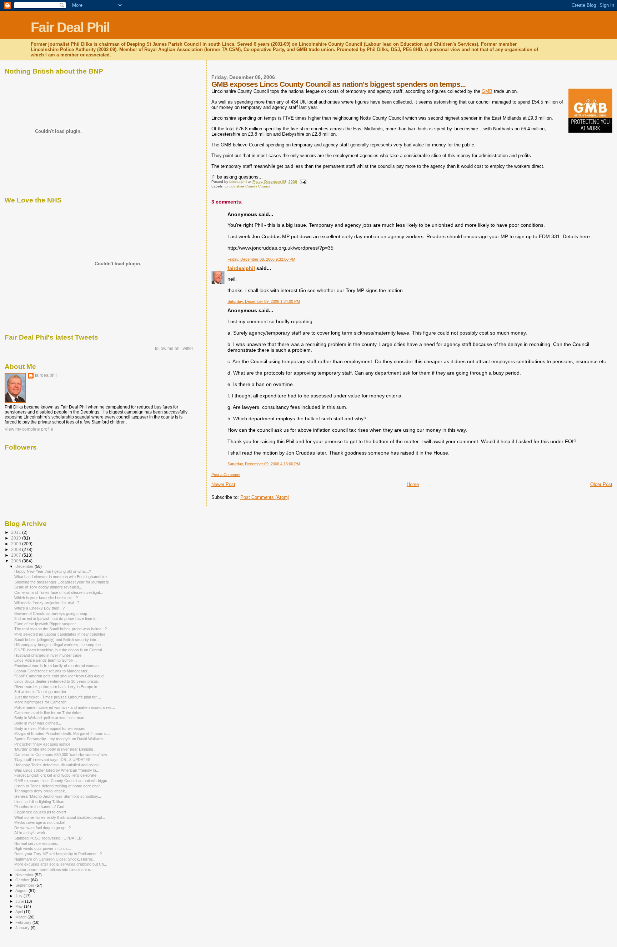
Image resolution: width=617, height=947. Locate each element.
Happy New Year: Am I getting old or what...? (52, 571)
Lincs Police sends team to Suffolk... (45, 660)
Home (413, 484)
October (23, 880)
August (22, 890)
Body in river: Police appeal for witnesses (49, 728)
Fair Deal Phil (70, 27)
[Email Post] (302, 182)
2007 (16, 555)
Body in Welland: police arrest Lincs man (49, 718)
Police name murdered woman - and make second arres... (64, 707)
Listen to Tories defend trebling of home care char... (58, 786)
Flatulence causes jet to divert (40, 812)
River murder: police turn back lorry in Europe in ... (57, 687)
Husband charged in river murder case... (49, 655)
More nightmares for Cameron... (42, 702)
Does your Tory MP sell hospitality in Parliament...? (58, 854)
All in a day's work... (31, 833)
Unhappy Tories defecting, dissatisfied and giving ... (58, 765)
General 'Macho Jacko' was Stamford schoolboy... (57, 796)
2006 (16, 560)
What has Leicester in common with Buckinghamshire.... (62, 577)
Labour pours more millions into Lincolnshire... (53, 869)
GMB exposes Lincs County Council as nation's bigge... (62, 780)
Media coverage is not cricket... (41, 822)
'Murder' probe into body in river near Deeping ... (55, 749)
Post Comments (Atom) (264, 497)
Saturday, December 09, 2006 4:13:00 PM (263, 464)
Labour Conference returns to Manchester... (52, 671)
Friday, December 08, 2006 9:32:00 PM (261, 259)
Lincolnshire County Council (247, 186)
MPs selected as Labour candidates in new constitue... (61, 634)
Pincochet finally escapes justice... (44, 744)
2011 (16, 532)
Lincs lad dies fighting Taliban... (40, 802)
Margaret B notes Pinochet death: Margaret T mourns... (62, 733)
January (23, 928)
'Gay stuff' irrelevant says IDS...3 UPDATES (52, 759)
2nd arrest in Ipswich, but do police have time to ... (57, 618)
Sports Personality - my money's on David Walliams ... (61, 739)
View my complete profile (29, 429)
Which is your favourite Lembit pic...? (46, 598)
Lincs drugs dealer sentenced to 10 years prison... (57, 681)
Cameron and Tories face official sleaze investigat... (58, 592)
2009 (16, 543)
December (25, 566)
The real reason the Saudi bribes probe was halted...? (60, 629)
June (20, 901)
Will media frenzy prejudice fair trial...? (46, 603)
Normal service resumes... (37, 843)
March (21, 917)
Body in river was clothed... (37, 723)
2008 (16, 549)
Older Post (601, 484)
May (19, 906)
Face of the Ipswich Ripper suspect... (46, 624)
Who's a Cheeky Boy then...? (39, 608)
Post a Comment (225, 474)
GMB (487, 91)
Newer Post (223, 484)
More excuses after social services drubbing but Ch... (60, 864)
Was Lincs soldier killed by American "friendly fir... (56, 770)
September (25, 885)
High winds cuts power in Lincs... (42, 848)
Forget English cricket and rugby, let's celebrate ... (57, 775)
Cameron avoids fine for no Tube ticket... (49, 713)
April (19, 912)
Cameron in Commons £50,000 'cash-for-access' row (60, 754)
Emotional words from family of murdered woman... (58, 665)
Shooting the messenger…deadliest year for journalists (61, 582)
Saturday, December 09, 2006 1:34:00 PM (263, 301)
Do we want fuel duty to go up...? (42, 828)
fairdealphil (241, 268)
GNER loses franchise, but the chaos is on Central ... (60, 650)
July (19, 896)
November (25, 875)
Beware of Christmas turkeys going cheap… (52, 613)
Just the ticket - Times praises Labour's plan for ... (57, 697)
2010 (16, 538)
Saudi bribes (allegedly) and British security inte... (56, 639)
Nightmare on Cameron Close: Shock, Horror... (54, 859)
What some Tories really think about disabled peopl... (59, 817)
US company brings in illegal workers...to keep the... (59, 644)
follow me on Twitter (174, 348)
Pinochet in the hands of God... (40, 807)
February (23, 922)
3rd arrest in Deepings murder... (41, 692)
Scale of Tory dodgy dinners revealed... (48, 587)
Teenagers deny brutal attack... (41, 791)
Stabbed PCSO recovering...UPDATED (48, 838)
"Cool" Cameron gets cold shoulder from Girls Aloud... (60, 676)
